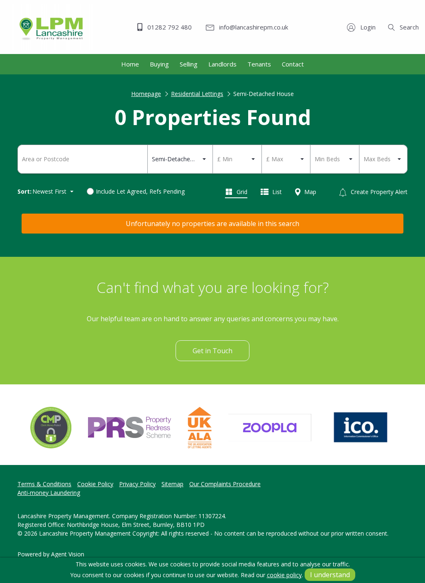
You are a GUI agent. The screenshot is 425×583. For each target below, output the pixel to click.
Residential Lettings (197, 94)
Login (367, 27)
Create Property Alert (378, 192)
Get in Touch (212, 350)
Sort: (24, 191)
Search (408, 27)
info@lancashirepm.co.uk (252, 27)
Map (309, 192)
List (276, 192)
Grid (241, 192)
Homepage (146, 94)
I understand (330, 574)
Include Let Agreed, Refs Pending (140, 191)
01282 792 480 (169, 27)
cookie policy (284, 575)
